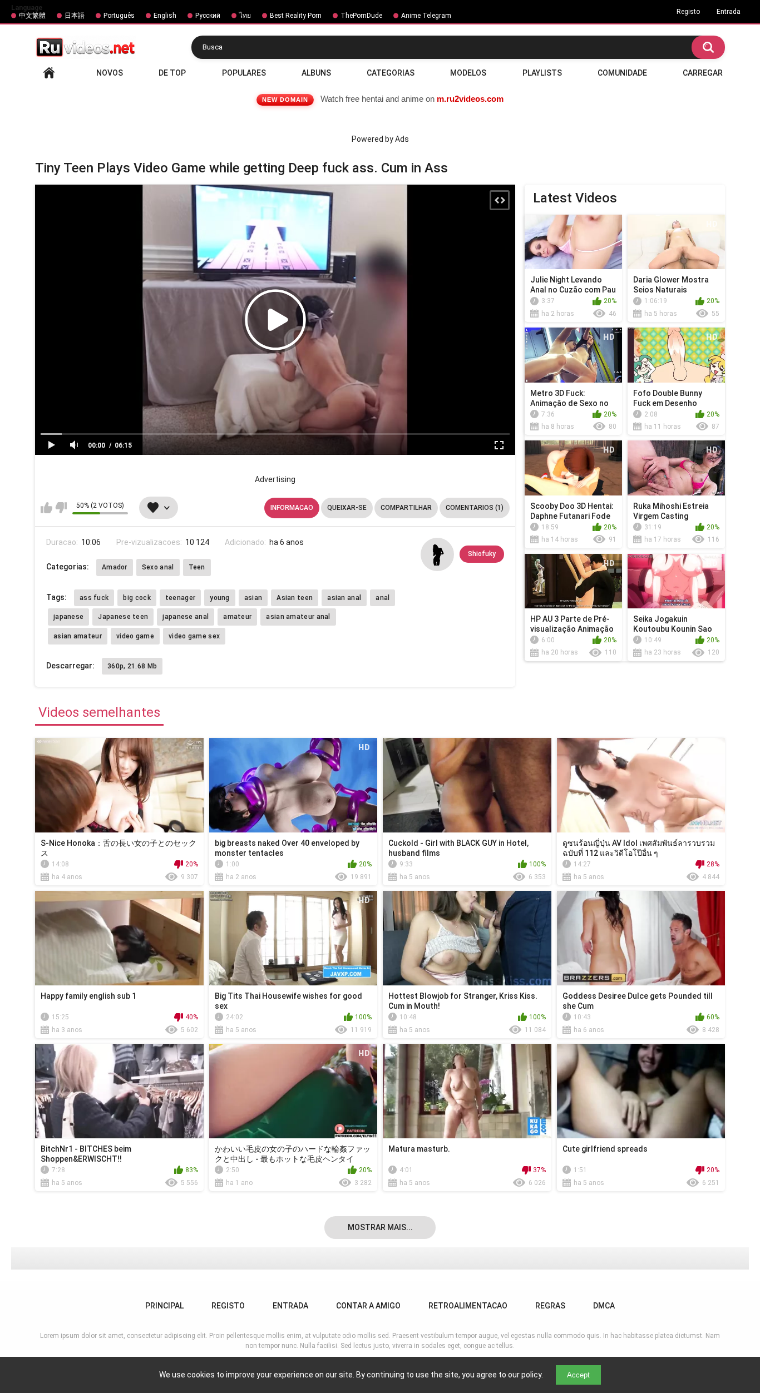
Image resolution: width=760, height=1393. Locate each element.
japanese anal (185, 617)
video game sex (194, 636)
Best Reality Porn (296, 15)
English (165, 15)
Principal (49, 73)
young (220, 598)
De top (172, 72)
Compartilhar (406, 508)
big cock (136, 598)
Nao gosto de (61, 507)
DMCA (604, 1305)
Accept (578, 1375)
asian (253, 598)
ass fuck (94, 598)
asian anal (344, 598)
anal (382, 598)
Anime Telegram (426, 15)
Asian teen (295, 598)
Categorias (390, 72)
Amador (114, 567)
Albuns (316, 72)
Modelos (468, 72)
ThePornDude (361, 15)
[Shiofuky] (437, 554)
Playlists (542, 72)
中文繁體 (32, 15)
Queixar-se (347, 508)
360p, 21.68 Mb (132, 666)
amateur (237, 617)
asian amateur (77, 636)
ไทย (245, 15)
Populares (244, 72)
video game (135, 636)
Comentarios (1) (475, 508)
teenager (180, 598)
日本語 (75, 15)
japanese (68, 617)
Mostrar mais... (380, 1227)
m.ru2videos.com (470, 98)
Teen (197, 567)
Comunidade (622, 72)
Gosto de (46, 507)
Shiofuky (482, 554)
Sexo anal (158, 567)
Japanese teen (123, 617)
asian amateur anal (298, 617)
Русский (207, 15)
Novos (109, 72)
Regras (550, 1305)
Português (119, 15)
